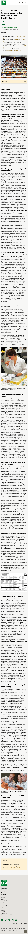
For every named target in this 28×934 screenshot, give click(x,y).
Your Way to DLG (9, 928)
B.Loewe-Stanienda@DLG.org (13, 50)
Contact (3, 928)
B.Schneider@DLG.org (14, 867)
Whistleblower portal (6, 930)
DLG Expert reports (6, 5)
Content (4, 81)
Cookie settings (15, 930)
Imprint (16, 928)
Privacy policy (22, 928)
